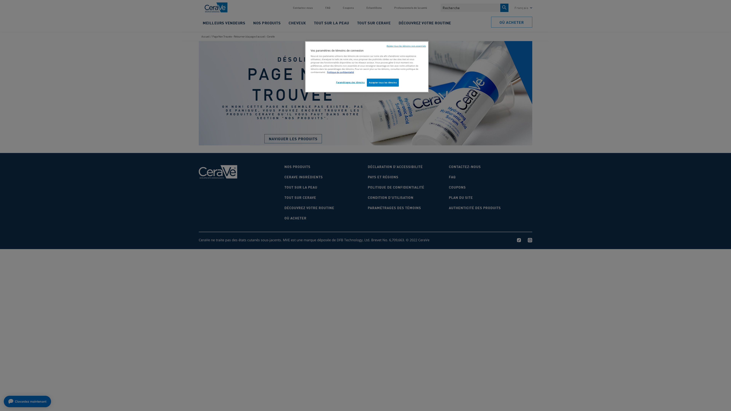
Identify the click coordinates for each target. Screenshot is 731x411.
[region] (367, 66)
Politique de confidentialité (340, 72)
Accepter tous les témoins (383, 82)
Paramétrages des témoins (350, 82)
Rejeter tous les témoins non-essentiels (406, 46)
